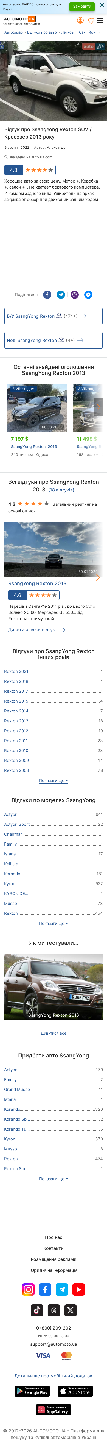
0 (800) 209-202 (53, 1328)
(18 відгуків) (61, 490)
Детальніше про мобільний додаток (53, 1375)
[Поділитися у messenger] (88, 295)
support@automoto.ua (53, 1344)
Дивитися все (53, 1033)
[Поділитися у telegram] (61, 295)
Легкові (67, 32)
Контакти (53, 1248)
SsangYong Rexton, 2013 (34, 446)
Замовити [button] (82, 6)
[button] (101, 20)
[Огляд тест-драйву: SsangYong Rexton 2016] (53, 993)
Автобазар (13, 32)
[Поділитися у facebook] (47, 295)
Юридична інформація (54, 1270)
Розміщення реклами (54, 1259)
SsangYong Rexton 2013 (37, 583)
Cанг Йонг (88, 32)
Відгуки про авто (42, 32)
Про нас (53, 1237)
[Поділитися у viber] (75, 295)
